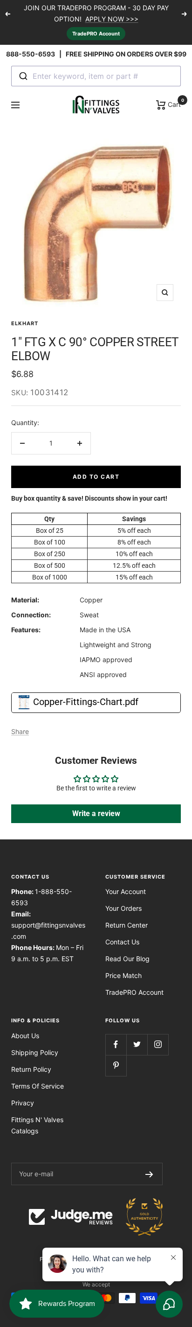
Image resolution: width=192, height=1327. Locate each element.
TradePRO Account (96, 33)
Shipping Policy (34, 1052)
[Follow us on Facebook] (115, 1044)
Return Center (126, 925)
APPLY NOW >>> (111, 19)
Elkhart (24, 323)
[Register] (149, 1174)
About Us (25, 1036)
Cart (173, 103)
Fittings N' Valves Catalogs (37, 1125)
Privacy (22, 1103)
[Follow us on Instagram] (157, 1044)
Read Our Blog (127, 959)
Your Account (125, 891)
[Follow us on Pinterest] (115, 1065)
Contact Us (122, 942)
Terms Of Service (37, 1086)
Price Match (123, 975)
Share (20, 731)
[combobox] (96, 76)
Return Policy (31, 1069)
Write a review (96, 813)
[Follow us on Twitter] (136, 1044)
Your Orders (123, 908)
